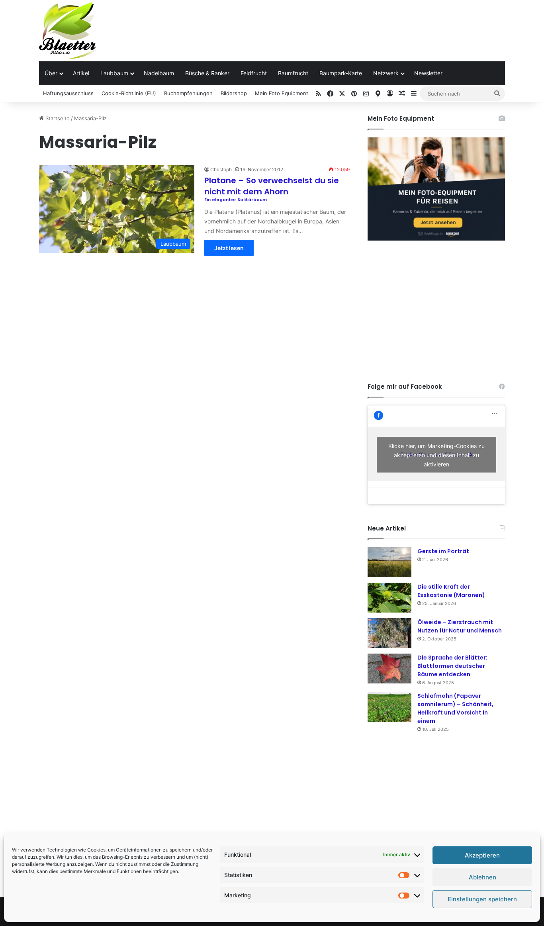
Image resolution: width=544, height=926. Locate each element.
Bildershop (234, 93)
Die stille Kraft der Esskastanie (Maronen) (451, 591)
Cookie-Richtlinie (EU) (129, 93)
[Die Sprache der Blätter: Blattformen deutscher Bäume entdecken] (389, 668)
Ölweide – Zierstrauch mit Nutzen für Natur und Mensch (459, 626)
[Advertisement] (352, 26)
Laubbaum (114, 73)
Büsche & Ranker (207, 73)
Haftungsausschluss (68, 93)
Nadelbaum (159, 73)
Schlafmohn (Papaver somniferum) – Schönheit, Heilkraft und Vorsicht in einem (455, 708)
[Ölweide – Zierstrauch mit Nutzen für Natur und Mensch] (389, 633)
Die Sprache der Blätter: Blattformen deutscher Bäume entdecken (452, 666)
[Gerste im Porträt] (389, 562)
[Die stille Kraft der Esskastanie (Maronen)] (389, 598)
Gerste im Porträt (443, 551)
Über (51, 73)
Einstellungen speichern (482, 899)
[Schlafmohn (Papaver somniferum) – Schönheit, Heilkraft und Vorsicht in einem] (389, 707)
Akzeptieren (482, 855)
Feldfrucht (254, 73)
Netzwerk (386, 73)
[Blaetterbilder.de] (67, 30)
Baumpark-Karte (340, 73)
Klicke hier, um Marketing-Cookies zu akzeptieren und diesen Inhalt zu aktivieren (436, 454)
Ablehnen (482, 877)
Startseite (57, 118)
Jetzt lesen (229, 248)
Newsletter (428, 73)
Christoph (221, 169)
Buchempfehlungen (188, 93)
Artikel (81, 73)
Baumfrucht (293, 73)
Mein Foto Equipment (281, 93)
